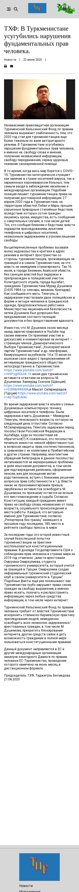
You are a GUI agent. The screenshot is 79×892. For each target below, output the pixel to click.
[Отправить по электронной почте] (11, 66)
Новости (26, 886)
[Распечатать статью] (5, 66)
